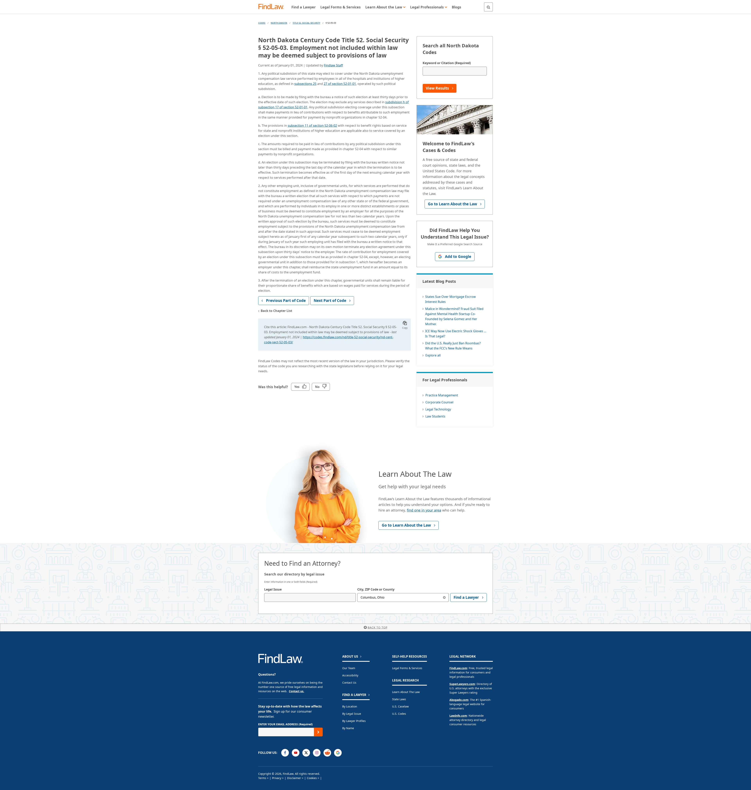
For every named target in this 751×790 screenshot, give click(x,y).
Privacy (276, 778)
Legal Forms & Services (407, 668)
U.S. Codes (399, 713)
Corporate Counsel (439, 402)
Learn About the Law (406, 692)
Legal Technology (438, 409)
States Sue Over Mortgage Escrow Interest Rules (450, 299)
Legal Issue (273, 589)
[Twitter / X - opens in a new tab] (306, 753)
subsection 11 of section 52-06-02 (312, 125)
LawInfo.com (458, 715)
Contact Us (349, 682)
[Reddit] (327, 753)
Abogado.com (458, 700)
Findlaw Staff (333, 65)
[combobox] (310, 597)
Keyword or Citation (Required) (447, 63)
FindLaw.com (458, 668)
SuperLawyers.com (462, 684)
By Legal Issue (351, 713)
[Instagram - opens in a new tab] (317, 753)
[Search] (488, 7)
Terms (262, 778)
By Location (349, 706)
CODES (261, 22)
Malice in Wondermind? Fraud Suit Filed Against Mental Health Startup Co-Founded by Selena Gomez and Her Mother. (454, 316)
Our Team (348, 668)
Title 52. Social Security (306, 22)
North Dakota (279, 22)
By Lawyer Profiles (354, 721)
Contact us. (296, 691)
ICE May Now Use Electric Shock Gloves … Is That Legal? (455, 333)
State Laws (399, 699)
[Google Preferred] (338, 753)
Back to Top (377, 627)
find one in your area (424, 510)
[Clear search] (444, 597)
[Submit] (318, 732)
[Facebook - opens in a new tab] (285, 753)
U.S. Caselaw (400, 706)
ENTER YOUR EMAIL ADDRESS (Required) (285, 724)
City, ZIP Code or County (375, 589)
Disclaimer (294, 778)
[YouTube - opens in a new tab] (295, 753)
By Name (348, 728)
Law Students (435, 416)
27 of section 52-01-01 (340, 84)
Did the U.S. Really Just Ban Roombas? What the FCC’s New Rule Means (453, 345)
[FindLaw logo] (272, 7)
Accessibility (350, 675)
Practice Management (441, 395)
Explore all (433, 355)
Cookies (312, 778)
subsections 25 (305, 84)
